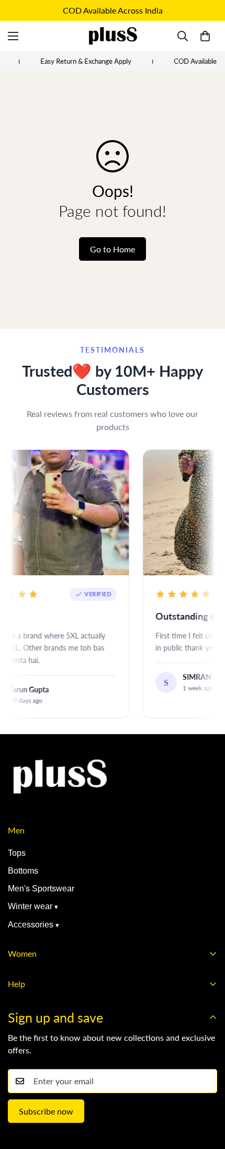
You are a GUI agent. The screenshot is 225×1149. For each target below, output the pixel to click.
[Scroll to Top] (206, 1093)
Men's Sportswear (41, 888)
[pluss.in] (112, 36)
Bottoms (23, 870)
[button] (205, 36)
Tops (17, 853)
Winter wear (30, 906)
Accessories (30, 924)
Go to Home (112, 249)
